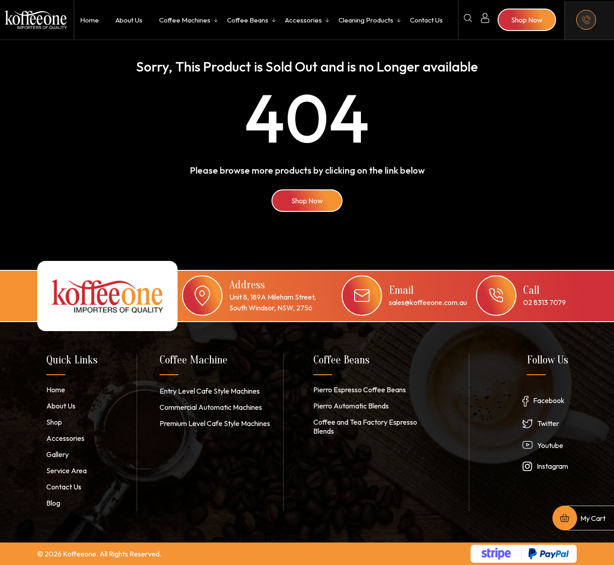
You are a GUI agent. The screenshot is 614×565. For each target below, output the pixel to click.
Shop (54, 421)
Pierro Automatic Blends (351, 405)
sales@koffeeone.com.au (428, 302)
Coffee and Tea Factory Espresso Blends (365, 426)
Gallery (57, 454)
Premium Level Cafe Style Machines (215, 423)
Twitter (548, 423)
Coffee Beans (247, 20)
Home (89, 20)
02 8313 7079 (544, 302)
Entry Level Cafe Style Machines (210, 390)
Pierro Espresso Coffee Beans (359, 389)
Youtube (550, 445)
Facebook (549, 400)
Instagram (552, 466)
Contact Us (426, 20)
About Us (129, 20)
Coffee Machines (184, 20)
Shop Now (307, 200)
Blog (53, 502)
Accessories (303, 20)
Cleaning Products (365, 20)
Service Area (66, 470)
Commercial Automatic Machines (211, 407)
